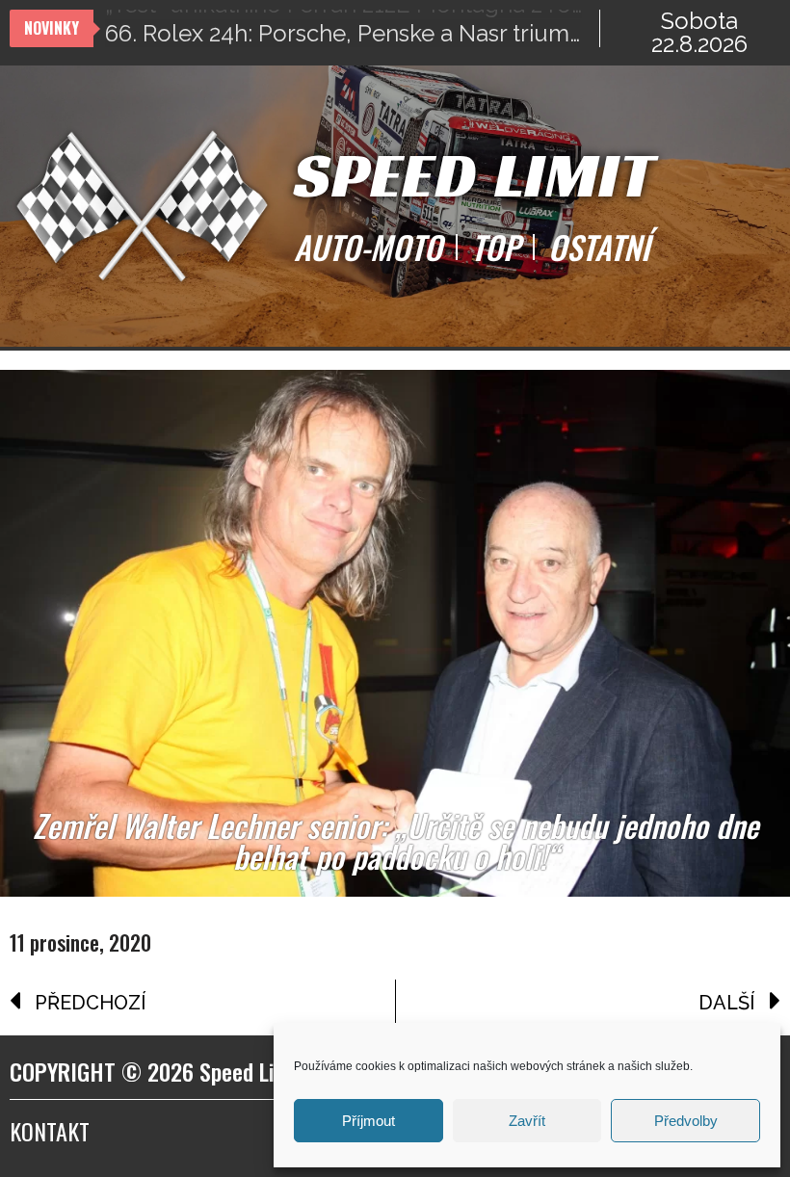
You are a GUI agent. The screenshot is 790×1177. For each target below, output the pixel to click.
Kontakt (50, 1130)
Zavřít (527, 1120)
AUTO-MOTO (368, 247)
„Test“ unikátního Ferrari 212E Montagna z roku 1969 (352, 28)
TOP (495, 247)
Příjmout (368, 1120)
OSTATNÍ (598, 247)
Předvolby (686, 1120)
